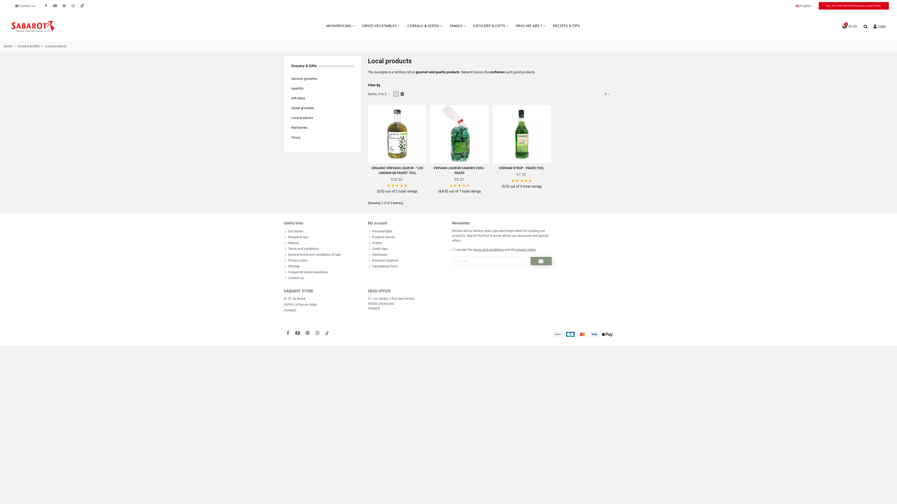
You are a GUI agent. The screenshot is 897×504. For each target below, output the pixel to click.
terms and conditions (488, 250)
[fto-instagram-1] (73, 6)
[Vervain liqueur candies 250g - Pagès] (459, 134)
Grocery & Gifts (489, 26)
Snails (456, 26)
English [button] (805, 6)
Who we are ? (529, 26)
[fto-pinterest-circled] (64, 6)
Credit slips (380, 249)
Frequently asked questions (308, 272)
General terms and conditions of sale (314, 254)
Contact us (27, 6)
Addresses (379, 254)
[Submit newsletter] (541, 261)
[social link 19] (82, 6)
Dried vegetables (379, 26)
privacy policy (526, 250)
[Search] (865, 26)
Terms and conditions (303, 249)
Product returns (383, 237)
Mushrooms (338, 26)
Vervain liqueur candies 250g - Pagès (459, 170)
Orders (377, 243)
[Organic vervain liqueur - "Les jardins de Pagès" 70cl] (397, 134)
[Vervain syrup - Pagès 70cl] (521, 134)
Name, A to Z (377, 94)
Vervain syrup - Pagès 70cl (521, 168)
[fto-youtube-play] (55, 6)
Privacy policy (298, 260)
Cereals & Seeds (423, 26)
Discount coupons (385, 260)
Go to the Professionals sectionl (853, 6)
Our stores (295, 231)
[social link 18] (327, 333)
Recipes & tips (566, 26)
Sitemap (294, 266)
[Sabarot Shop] (37, 26)
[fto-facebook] (46, 6)
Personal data (382, 231)
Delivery (293, 243)
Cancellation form (385, 266)
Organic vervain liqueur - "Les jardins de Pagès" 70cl (397, 170)
